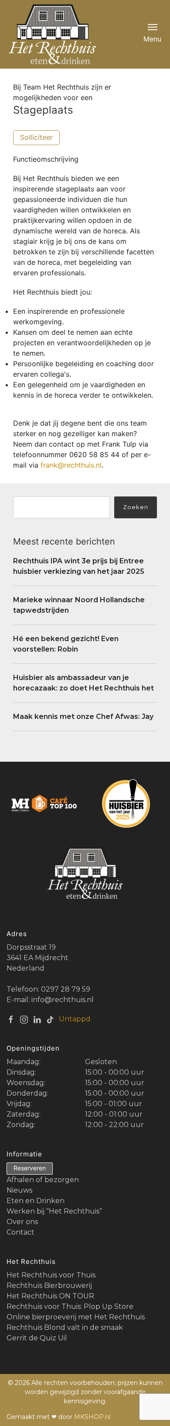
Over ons (22, 1222)
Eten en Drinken (36, 1201)
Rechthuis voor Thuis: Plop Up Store (70, 1306)
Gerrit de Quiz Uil (37, 1338)
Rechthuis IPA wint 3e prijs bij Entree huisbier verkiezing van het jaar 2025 (78, 566)
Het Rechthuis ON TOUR (50, 1296)
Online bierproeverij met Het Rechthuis (76, 1317)
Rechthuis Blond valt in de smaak (65, 1327)
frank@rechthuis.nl (71, 465)
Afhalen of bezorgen (43, 1180)
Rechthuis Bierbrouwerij (49, 1285)
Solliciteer (36, 137)
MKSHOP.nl (92, 1417)
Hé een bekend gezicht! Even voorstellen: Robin (66, 644)
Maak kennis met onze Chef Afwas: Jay (83, 716)
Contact (20, 1232)
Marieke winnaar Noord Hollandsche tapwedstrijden (79, 605)
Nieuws (19, 1190)
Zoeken (135, 506)
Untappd (75, 1019)
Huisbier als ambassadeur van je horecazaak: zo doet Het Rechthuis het (83, 682)
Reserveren (30, 1168)
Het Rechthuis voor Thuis (51, 1275)
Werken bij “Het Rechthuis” (54, 1211)
